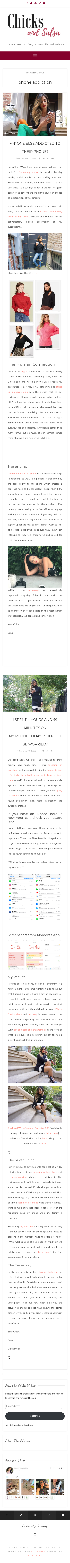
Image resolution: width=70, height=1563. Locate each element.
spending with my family (46, 1172)
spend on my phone (28, 1203)
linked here (52, 1133)
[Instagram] (40, 3)
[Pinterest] (35, 3)
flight (24, 372)
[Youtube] (44, 3)
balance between (48, 1272)
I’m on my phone (27, 172)
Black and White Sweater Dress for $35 (28, 1128)
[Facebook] (27, 3)
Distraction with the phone (22, 474)
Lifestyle (9, 132)
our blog (32, 1014)
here (44, 1139)
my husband (26, 1227)
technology (33, 590)
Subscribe (35, 1416)
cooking (22, 1177)
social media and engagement (29, 1030)
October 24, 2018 (27, 751)
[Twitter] (31, 3)
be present (44, 1252)
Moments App (54, 770)
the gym (12, 1177)
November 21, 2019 (27, 158)
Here (36, 273)
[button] (21, 897)
